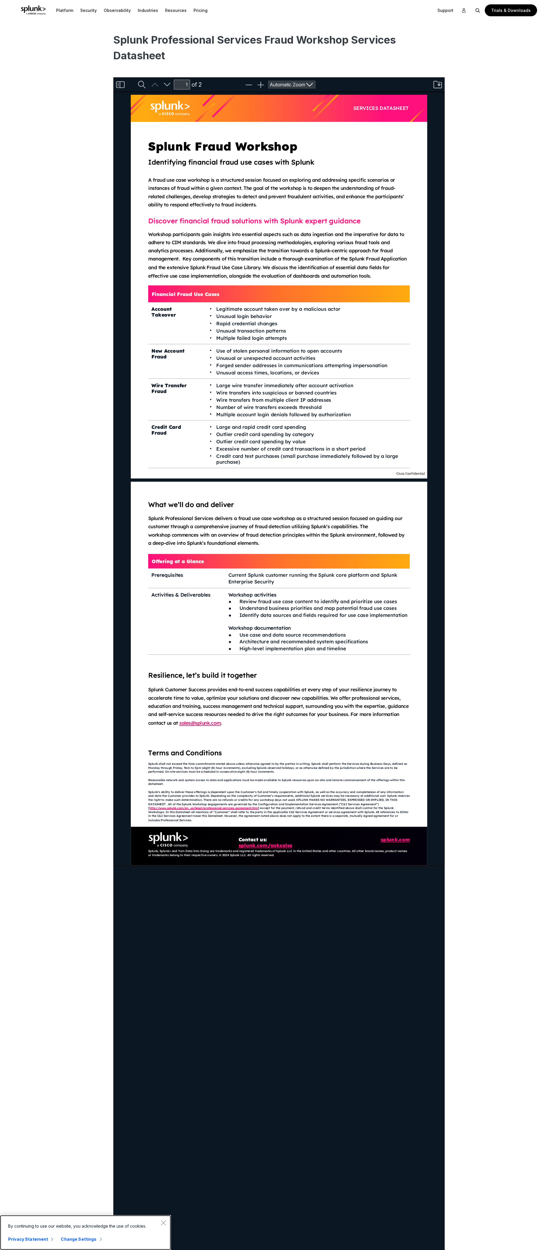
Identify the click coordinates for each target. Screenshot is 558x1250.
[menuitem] (65, 10)
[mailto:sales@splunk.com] (200, 723)
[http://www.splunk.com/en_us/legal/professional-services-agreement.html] (185, 808)
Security (88, 10)
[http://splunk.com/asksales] (265, 845)
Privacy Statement (28, 1239)
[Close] (163, 1223)
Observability (117, 10)
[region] (85, 1232)
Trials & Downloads (511, 10)
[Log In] (463, 10)
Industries (148, 10)
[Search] (477, 10)
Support (445, 10)
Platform (64, 10)
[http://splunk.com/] (395, 840)
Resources (176, 10)
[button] (65, 10)
